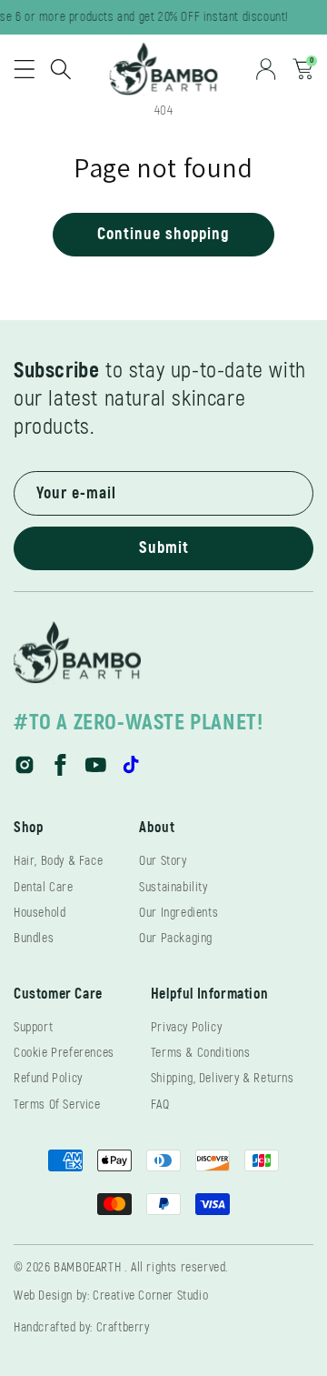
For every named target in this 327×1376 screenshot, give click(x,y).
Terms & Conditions (201, 1052)
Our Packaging (176, 938)
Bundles (34, 938)
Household (39, 912)
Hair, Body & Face (58, 861)
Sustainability (173, 887)
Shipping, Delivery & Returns (222, 1078)
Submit (164, 547)
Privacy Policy (186, 1027)
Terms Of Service (57, 1104)
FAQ (160, 1104)
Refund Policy (48, 1078)
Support (33, 1027)
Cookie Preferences (64, 1052)
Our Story (162, 861)
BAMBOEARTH (87, 1267)
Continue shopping (163, 234)
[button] (24, 69)
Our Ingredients (178, 912)
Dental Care (44, 887)
